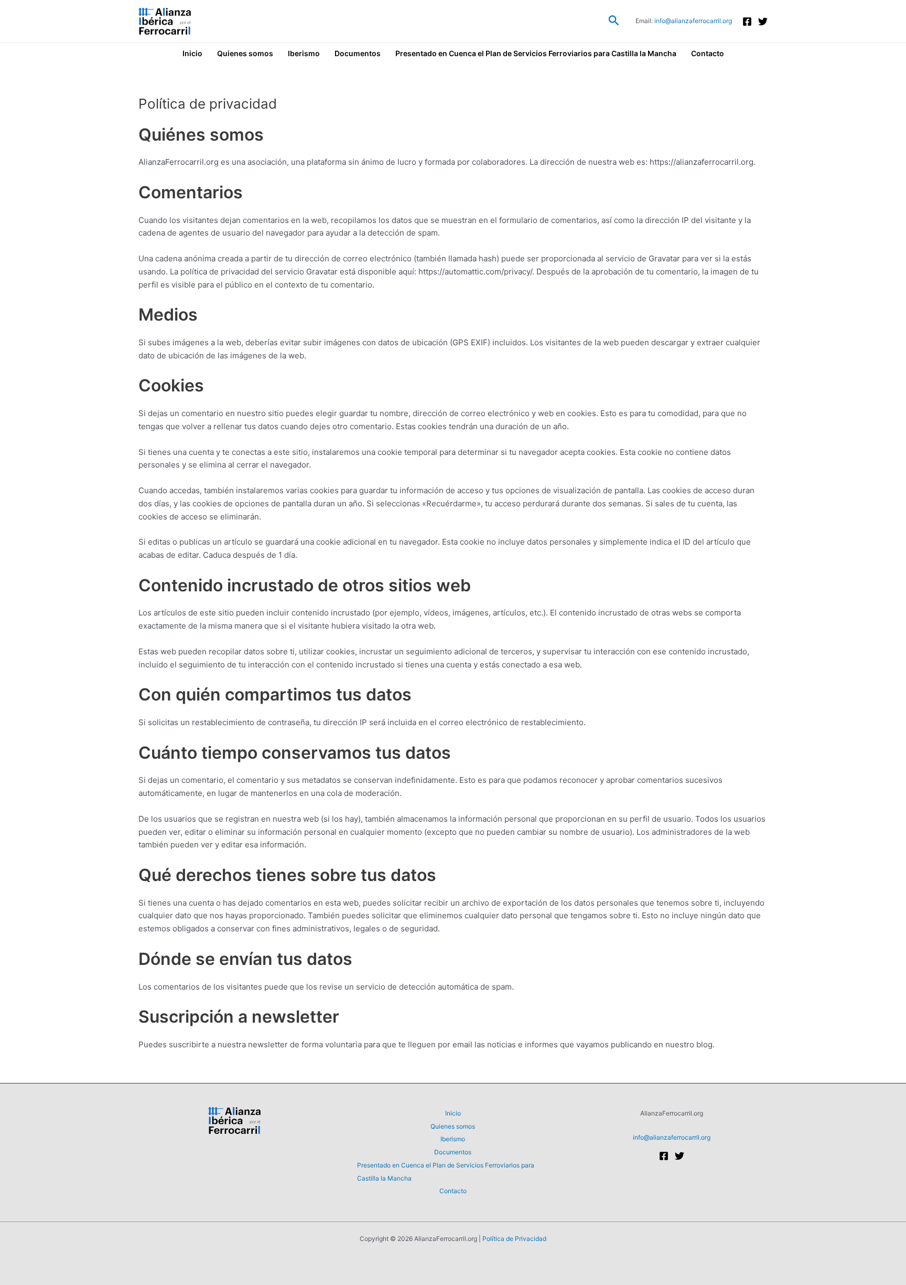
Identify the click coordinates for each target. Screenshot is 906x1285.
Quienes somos (245, 53)
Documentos (358, 53)
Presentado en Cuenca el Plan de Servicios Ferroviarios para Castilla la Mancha (535, 53)
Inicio (192, 53)
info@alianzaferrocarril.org (693, 21)
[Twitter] (763, 21)
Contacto (707, 53)
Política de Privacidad (514, 1238)
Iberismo (304, 53)
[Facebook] (747, 21)
